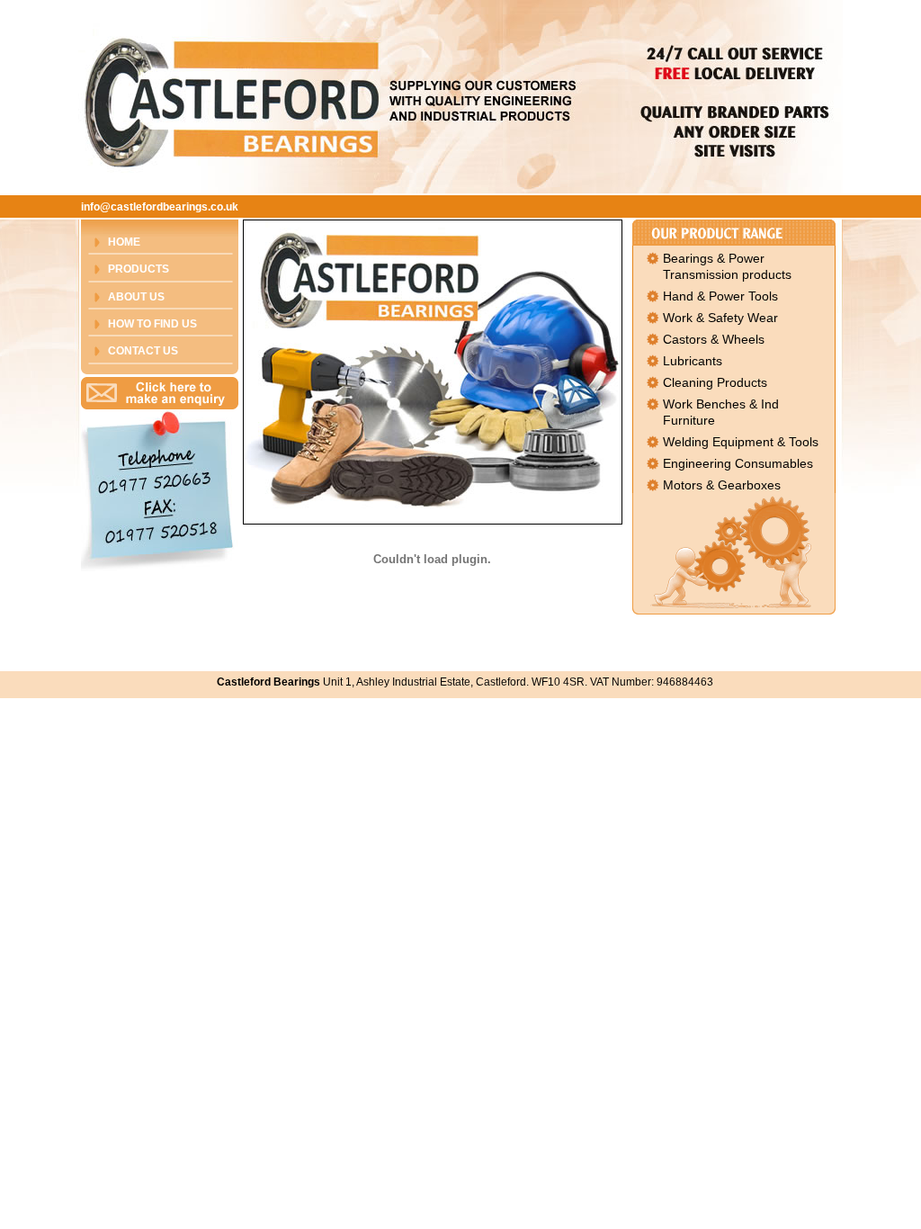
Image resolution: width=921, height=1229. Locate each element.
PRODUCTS (138, 269)
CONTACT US (143, 351)
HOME (124, 242)
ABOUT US (136, 297)
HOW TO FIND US (152, 324)
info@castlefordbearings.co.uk (159, 207)
